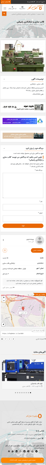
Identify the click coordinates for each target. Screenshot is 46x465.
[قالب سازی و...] (23, 308)
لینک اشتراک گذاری (37, 331)
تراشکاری (33, 14)
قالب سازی (6, 263)
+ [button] (3, 297)
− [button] (4, 300)
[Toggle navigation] (4, 8)
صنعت (38, 14)
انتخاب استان (5, 2)
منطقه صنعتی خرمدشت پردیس (27, 24)
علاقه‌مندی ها (30, 2)
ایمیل (40, 213)
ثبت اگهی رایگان (12, 9)
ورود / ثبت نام (40, 2)
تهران (41, 24)
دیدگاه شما (38, 170)
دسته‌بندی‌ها (22, 9)
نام (40, 201)
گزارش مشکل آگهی (8, 288)
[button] (22, 79)
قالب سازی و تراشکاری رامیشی (30, 21)
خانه (43, 14)
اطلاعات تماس (37, 250)
